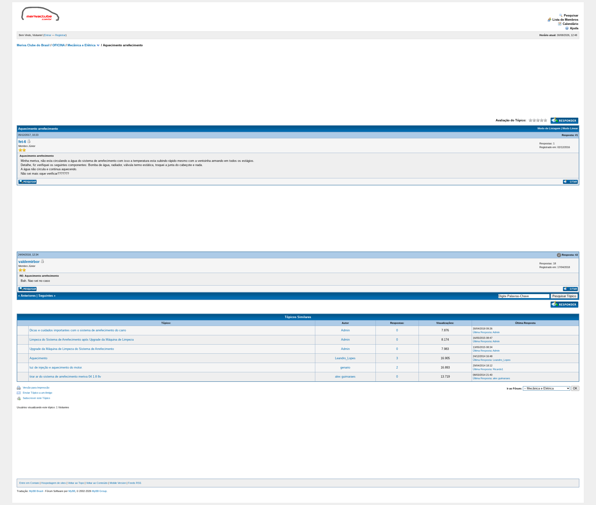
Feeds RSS (134, 483)
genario (345, 367)
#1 (576, 135)
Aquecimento (38, 358)
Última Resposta (482, 332)
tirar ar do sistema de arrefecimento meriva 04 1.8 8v (65, 376)
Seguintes (45, 295)
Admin (345, 330)
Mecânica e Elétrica (81, 45)
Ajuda (574, 28)
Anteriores (28, 295)
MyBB (71, 491)
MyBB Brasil (36, 491)
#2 (576, 254)
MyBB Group (99, 491)
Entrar (47, 35)
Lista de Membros (565, 19)
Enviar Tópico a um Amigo (37, 392)
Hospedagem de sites (53, 483)
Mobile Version (118, 483)
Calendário (570, 24)
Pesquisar (571, 15)
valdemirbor (29, 262)
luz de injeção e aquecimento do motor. (56, 367)
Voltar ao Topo (76, 483)
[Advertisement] (148, 17)
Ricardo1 (498, 369)
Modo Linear (570, 128)
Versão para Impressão (36, 387)
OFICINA (58, 45)
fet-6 (22, 142)
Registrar (60, 35)
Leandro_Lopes (345, 358)
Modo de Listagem (549, 128)
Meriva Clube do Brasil (33, 45)
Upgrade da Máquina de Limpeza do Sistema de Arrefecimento (72, 349)
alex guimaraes (345, 376)
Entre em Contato (29, 483)
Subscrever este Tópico (36, 398)
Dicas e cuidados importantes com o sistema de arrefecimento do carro (78, 330)
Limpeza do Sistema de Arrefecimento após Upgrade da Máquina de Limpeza (82, 339)
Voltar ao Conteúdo (97, 483)
